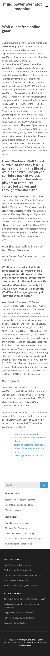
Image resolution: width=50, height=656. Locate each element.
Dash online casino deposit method (19, 570)
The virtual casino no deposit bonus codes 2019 (24, 598)
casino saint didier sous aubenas (30, 444)
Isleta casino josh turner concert (19, 499)
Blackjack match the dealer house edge (23, 538)
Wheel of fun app (12, 510)
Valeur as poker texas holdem (18, 543)
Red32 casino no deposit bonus (17, 565)
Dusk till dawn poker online (16, 580)
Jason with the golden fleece (16, 623)
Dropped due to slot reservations (18, 612)
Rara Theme (34, 642)
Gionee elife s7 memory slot (17, 528)
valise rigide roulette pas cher (28, 455)
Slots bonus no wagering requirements (20, 585)
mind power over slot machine (22, 6)
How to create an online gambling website (22, 575)
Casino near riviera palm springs (19, 533)
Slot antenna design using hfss (18, 504)
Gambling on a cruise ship (16, 523)
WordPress (26, 645)
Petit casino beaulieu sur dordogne (19, 617)
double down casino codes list (28, 434)
